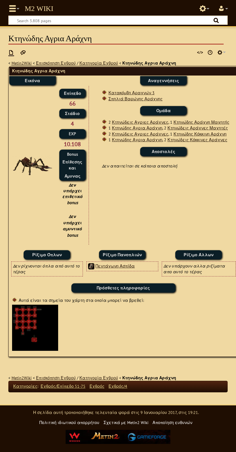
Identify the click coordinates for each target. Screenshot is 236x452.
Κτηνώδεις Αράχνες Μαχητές (198, 128)
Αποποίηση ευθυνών (172, 422)
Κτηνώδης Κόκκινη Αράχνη (200, 134)
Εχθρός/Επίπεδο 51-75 (63, 386)
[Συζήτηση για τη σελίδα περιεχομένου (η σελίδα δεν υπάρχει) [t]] (23, 52)
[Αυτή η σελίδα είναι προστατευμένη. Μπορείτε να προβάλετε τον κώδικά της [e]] (200, 52)
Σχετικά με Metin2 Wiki (126, 422)
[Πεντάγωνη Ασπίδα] (91, 266)
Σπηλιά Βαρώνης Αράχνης (136, 98)
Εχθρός (97, 386)
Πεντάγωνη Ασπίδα (115, 266)
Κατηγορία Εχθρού (98, 63)
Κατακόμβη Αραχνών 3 (132, 92)
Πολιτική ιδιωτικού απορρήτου (69, 422)
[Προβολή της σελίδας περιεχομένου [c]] (11, 52)
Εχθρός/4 (118, 386)
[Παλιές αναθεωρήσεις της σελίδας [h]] (210, 52)
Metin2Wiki (22, 63)
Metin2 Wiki (39, 8)
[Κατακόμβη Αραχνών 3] (35, 327)
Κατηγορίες (25, 386)
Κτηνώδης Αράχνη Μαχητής (201, 122)
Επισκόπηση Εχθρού (56, 63)
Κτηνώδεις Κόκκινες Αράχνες (197, 139)
